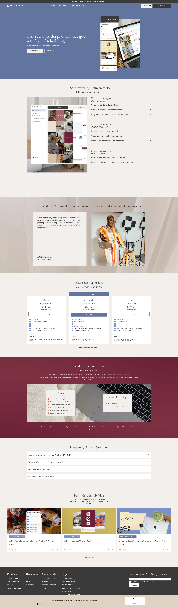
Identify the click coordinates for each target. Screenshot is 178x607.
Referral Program (49, 585)
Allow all (135, 598)
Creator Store (13, 582)
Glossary (30, 585)
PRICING (71, 6)
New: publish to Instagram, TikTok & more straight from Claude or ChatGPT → (89, 1)
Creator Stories (48, 578)
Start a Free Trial (14, 588)
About (44, 588)
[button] (63, 5)
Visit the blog (89, 558)
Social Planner (13, 578)
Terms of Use (67, 578)
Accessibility (67, 592)
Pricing (10, 585)
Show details (53, 604)
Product (54, 6)
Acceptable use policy (71, 588)
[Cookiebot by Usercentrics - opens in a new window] (41, 604)
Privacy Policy (68, 585)
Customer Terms (68, 582)
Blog (28, 578)
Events (45, 582)
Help (28, 582)
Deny (134, 603)
